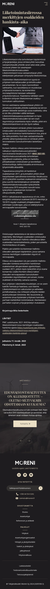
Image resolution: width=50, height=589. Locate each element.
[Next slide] (29, 441)
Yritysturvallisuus (25, 555)
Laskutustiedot (25, 566)
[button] (46, 3)
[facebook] (31, 475)
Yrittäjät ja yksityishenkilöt (25, 542)
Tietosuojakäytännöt (25, 574)
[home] (8, 3)
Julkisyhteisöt (25, 551)
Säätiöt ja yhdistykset (25, 546)
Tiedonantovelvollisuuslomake (25, 570)
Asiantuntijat (25, 516)
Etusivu (25, 512)
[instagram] (19, 475)
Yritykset (25, 533)
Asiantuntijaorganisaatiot (25, 537)
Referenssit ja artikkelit (25, 521)
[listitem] (25, 408)
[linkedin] (25, 475)
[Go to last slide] (21, 441)
